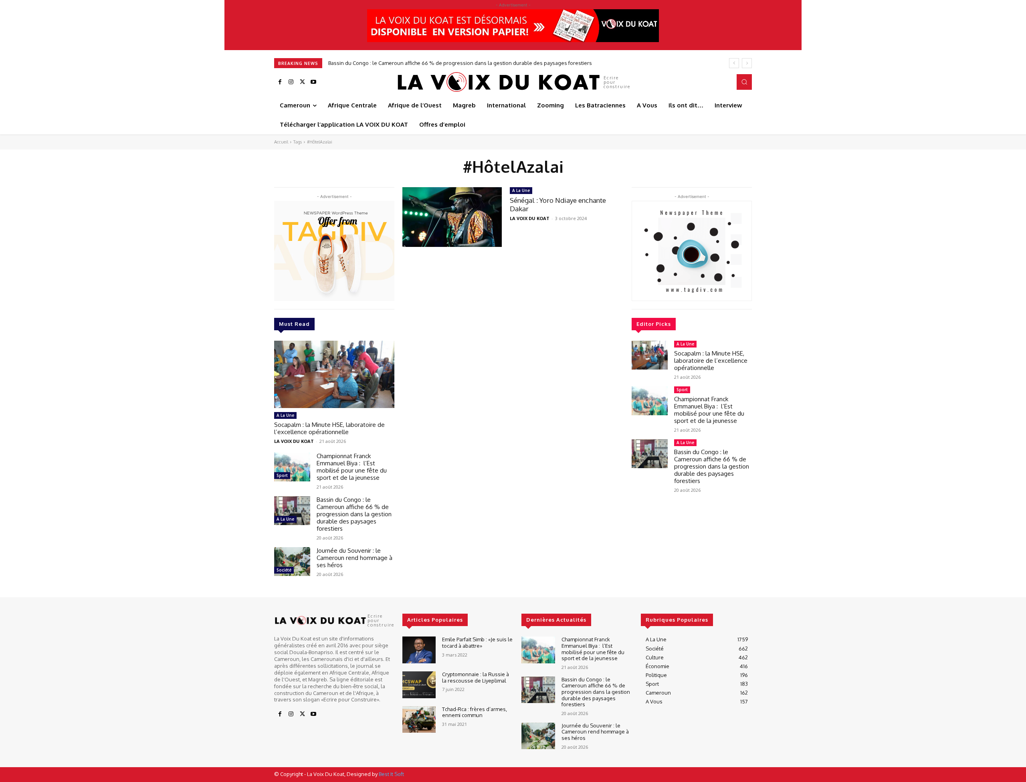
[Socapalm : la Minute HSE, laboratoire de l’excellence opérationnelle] (334, 374)
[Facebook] (279, 82)
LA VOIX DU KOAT (294, 441)
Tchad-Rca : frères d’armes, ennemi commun (474, 712)
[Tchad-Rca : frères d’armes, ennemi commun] (419, 719)
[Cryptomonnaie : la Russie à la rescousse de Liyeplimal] (419, 684)
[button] (744, 81)
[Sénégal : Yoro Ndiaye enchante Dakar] (452, 217)
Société (284, 570)
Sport (282, 475)
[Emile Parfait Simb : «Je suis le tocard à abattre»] (419, 650)
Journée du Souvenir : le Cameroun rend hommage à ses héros (354, 558)
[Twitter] (302, 82)
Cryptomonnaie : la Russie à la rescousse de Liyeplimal (475, 677)
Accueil (281, 142)
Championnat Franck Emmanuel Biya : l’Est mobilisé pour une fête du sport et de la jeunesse (352, 466)
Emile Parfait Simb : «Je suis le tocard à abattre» (477, 642)
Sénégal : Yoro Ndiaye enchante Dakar (558, 204)
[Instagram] (291, 82)
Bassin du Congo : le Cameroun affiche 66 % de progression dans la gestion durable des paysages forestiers (460, 63)
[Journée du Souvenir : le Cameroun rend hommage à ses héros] (292, 561)
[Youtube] (313, 82)
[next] (747, 63)
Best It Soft (391, 774)
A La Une (285, 415)
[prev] (734, 63)
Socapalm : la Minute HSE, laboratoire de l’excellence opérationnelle (329, 428)
